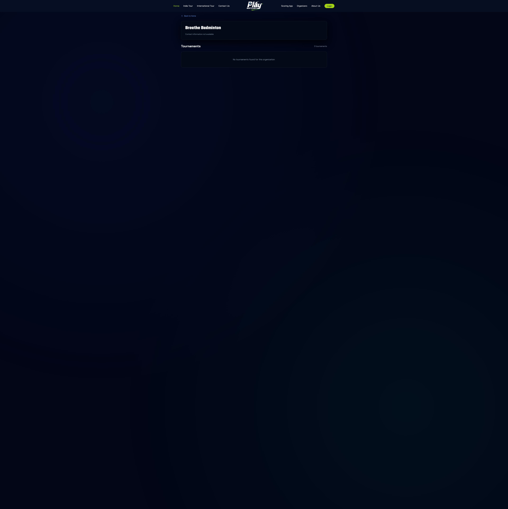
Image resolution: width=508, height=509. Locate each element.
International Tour (205, 5)
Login (329, 6)
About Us (315, 5)
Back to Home (190, 16)
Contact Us (224, 5)
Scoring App (287, 5)
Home (176, 5)
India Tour (188, 5)
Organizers (302, 5)
